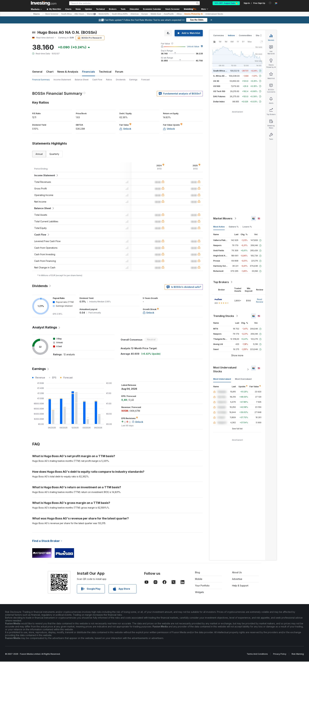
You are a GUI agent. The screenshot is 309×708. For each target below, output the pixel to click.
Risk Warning (298, 654)
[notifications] (270, 2)
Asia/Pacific (169, 14)
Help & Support (240, 585)
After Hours (79, 14)
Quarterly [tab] (54, 154)
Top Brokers (221, 282)
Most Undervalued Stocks (224, 369)
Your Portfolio (202, 585)
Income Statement (62, 79)
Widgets (199, 592)
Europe (144, 14)
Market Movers (222, 218)
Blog (197, 572)
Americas (135, 14)
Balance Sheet (82, 79)
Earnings (133, 79)
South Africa (66, 14)
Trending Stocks (223, 316)
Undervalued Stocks (214, 14)
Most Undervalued (222, 379)
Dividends (121, 79)
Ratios (109, 79)
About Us (237, 572)
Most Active (219, 227)
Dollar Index (219, 101)
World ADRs (103, 14)
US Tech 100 (219, 91)
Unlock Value (193, 46)
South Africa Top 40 (222, 71)
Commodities (245, 35)
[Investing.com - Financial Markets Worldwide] (43, 3)
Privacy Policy (279, 654)
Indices (231, 35)
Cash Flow (97, 79)
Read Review (259, 300)
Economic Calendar (152, 9)
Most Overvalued (243, 379)
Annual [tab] (39, 154)
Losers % (247, 227)
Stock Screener (172, 9)
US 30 (216, 81)
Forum (119, 71)
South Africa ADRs (120, 14)
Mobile (198, 579)
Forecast (145, 79)
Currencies (218, 35)
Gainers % (234, 227)
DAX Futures (219, 96)
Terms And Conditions (257, 654)
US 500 (216, 86)
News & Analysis (67, 71)
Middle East (156, 14)
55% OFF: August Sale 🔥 (226, 3)
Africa (179, 14)
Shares (36, 14)
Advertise (237, 579)
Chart (49, 71)
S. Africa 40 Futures (222, 76)
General (37, 71)
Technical (105, 71)
